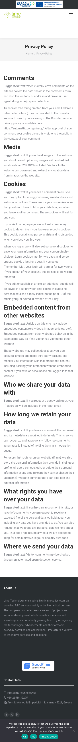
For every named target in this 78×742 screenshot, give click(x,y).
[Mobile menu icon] (70, 14)
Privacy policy (49, 736)
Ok (24, 736)
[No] (73, 730)
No (33, 736)
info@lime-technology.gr (21, 692)
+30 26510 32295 (17, 697)
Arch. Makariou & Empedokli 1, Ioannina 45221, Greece (39, 702)
